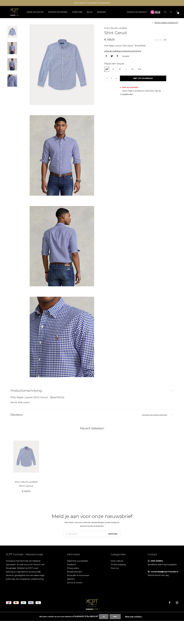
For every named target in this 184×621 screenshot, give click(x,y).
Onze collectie (35, 12)
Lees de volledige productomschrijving (122, 51)
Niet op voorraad (143, 78)
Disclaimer (71, 564)
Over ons (77, 12)
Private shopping (57, 12)
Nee (115, 617)
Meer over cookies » (133, 617)
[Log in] (165, 12)
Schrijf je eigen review (154, 415)
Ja (104, 617)
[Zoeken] (171, 12)
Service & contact (74, 583)
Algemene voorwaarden (77, 561)
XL (133, 69)
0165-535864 (157, 561)
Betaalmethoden (74, 572)
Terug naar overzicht (166, 23)
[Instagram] (177, 603)
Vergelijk (125, 56)
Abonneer (113, 534)
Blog (90, 12)
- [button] (106, 78)
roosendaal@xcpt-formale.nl (164, 572)
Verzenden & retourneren (78, 575)
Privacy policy (73, 568)
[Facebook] (169, 603)
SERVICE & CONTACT (137, 12)
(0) (165, 40)
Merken (101, 12)
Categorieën (118, 554)
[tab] (92, 390)
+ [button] (116, 78)
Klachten (71, 579)
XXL (139, 69)
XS (107, 69)
